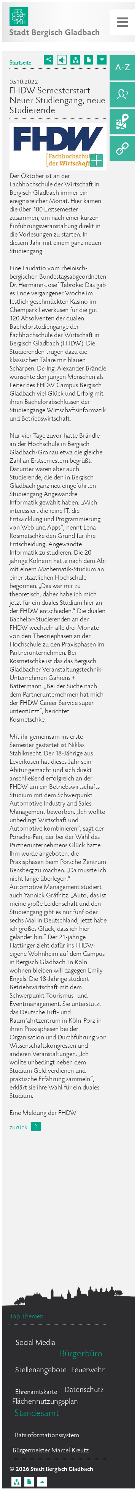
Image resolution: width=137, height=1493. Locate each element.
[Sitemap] (75, 60)
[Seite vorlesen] (62, 60)
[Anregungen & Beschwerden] (122, 94)
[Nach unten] (102, 60)
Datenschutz (84, 1390)
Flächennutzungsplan (45, 1402)
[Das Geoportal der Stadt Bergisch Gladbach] (122, 121)
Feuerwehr (88, 1371)
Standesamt (36, 1414)
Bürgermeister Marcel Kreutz (51, 1450)
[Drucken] (88, 60)
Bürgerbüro (81, 1354)
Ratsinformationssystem (47, 1435)
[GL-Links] (122, 148)
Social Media (35, 1343)
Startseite (20, 63)
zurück (18, 1127)
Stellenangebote (41, 1371)
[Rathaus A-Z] (122, 67)
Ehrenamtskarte (36, 1392)
